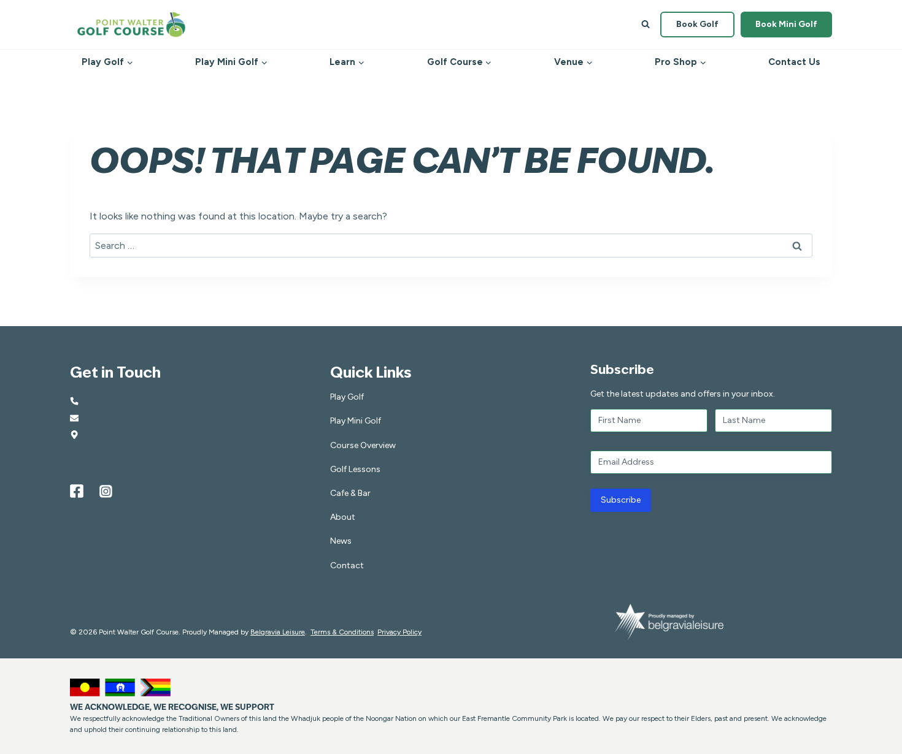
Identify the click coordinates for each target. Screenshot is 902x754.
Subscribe (621, 500)
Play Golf (347, 397)
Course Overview (363, 445)
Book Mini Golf (786, 24)
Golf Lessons (355, 469)
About (342, 517)
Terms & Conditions (342, 632)
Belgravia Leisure (277, 632)
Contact (347, 565)
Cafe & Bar (350, 493)
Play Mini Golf (355, 421)
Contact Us (794, 61)
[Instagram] (106, 491)
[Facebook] (77, 491)
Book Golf (697, 24)
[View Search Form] (645, 24)
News (341, 541)
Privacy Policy (399, 632)
